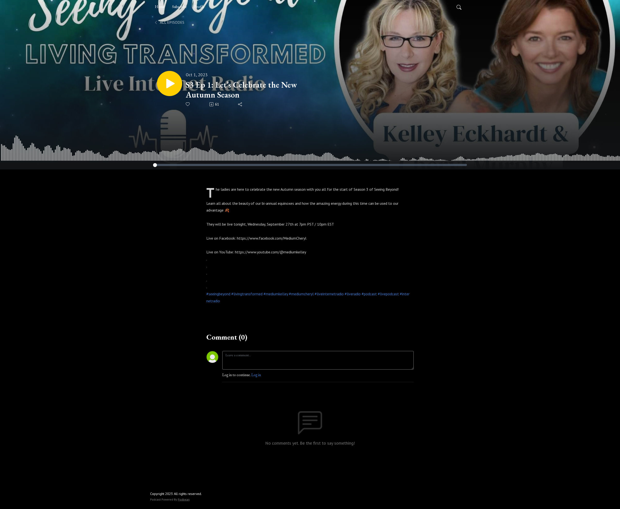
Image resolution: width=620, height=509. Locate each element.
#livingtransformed (247, 293)
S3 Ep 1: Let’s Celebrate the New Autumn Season (241, 90)
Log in (256, 374)
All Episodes (171, 22)
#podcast (369, 293)
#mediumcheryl (301, 293)
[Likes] (188, 104)
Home (160, 6)
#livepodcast (388, 293)
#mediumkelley (276, 293)
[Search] (459, 7)
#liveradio (353, 293)
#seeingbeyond (218, 293)
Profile (199, 6)
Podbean (184, 499)
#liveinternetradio (329, 293)
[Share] (240, 104)
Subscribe (179, 6)
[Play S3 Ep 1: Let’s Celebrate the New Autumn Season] (169, 83)
